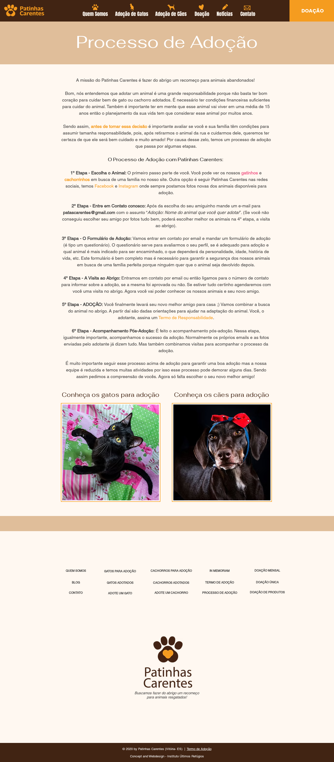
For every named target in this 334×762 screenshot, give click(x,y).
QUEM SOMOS (76, 570)
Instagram (128, 186)
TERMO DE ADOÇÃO (219, 582)
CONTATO (76, 592)
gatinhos (249, 172)
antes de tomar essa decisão (119, 126)
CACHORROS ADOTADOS (171, 582)
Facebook (104, 186)
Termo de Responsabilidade (185, 317)
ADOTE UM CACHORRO (171, 592)
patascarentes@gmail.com (89, 212)
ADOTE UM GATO (120, 593)
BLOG (76, 582)
